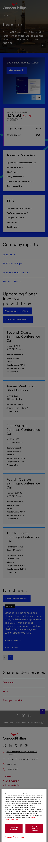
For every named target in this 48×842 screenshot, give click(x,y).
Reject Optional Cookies (34, 828)
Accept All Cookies (13, 828)
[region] (24, 815)
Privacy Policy (14, 819)
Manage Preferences (14, 837)
